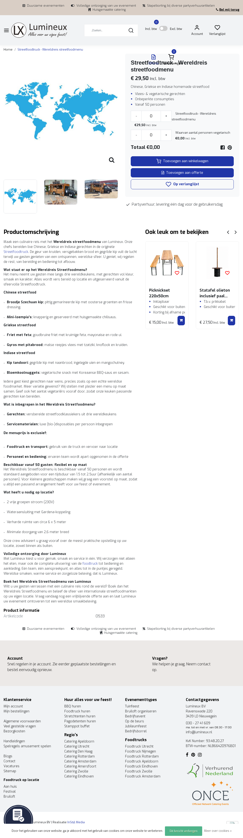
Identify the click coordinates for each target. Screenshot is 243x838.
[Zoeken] (131, 30)
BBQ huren (72, 706)
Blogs (8, 756)
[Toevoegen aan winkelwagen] (181, 320)
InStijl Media (76, 822)
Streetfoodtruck (16, 252)
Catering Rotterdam (79, 756)
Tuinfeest (132, 706)
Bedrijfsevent (135, 716)
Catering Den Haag (78, 751)
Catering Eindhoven (79, 776)
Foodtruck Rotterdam (142, 756)
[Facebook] (222, 147)
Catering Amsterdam (80, 761)
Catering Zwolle (76, 771)
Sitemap (10, 771)
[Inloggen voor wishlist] (177, 273)
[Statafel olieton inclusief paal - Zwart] (217, 263)
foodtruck (90, 563)
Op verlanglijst (185, 184)
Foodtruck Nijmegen (140, 751)
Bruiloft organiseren (140, 711)
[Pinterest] (230, 147)
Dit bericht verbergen (183, 831)
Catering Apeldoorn (79, 741)
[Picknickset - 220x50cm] (167, 263)
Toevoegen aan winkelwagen (185, 161)
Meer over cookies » (218, 831)
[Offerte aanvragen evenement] (18, 819)
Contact (9, 761)
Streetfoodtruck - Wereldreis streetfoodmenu (50, 49)
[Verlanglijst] (217, 28)
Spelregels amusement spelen (27, 746)
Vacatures (11, 766)
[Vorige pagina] (228, 232)
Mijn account (13, 706)
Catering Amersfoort (80, 766)
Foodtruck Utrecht (139, 746)
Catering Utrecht (76, 746)
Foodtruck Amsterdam (142, 776)
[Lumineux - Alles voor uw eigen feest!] (39, 30)
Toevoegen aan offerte (184, 172)
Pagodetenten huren (80, 721)
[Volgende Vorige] (235, 232)
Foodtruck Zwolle (138, 771)
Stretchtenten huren (79, 716)
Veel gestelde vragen (20, 726)
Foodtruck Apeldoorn (141, 761)
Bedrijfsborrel (136, 731)
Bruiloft (9, 796)
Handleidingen (14, 741)
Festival (10, 791)
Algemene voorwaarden (22, 721)
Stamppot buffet (77, 726)
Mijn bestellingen (16, 711)
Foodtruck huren (77, 711)
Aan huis (10, 786)
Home (8, 49)
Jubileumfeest (136, 726)
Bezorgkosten (14, 731)
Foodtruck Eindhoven (141, 766)
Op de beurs (134, 721)
